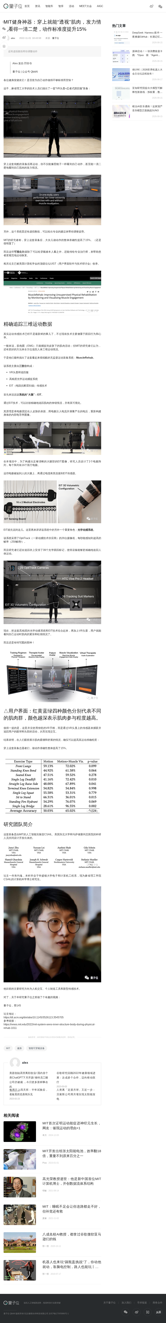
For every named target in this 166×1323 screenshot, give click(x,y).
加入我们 (126, 1302)
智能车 (49, 6)
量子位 (55, 38)
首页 (27, 6)
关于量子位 (109, 1302)
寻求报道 (142, 1302)
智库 (61, 6)
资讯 (37, 6)
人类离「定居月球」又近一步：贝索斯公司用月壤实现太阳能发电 (76, 1094)
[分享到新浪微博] (4, 37)
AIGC (100, 6)
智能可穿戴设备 (37, 1048)
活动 (71, 6)
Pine (44, 1163)
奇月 (44, 1135)
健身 (19, 1048)
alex (13, 38)
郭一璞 (45, 1246)
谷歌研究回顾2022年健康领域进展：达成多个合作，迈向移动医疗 (76, 1077)
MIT (8, 1048)
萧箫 (44, 1218)
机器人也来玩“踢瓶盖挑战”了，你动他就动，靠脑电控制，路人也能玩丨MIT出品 (71, 1266)
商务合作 (157, 1302)
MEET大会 (85, 6)
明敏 (44, 1190)
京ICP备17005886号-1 (59, 1313)
